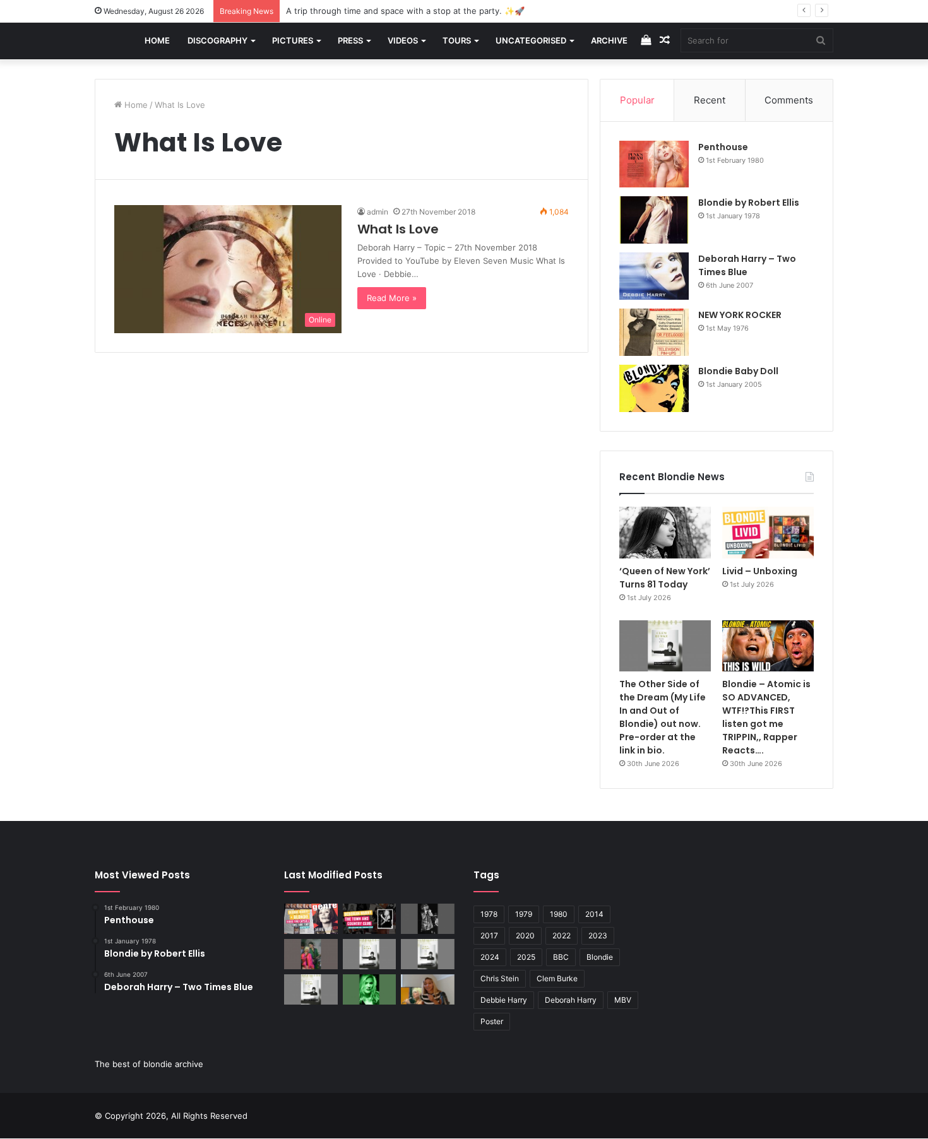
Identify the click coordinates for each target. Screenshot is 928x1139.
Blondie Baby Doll (738, 371)
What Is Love (398, 229)
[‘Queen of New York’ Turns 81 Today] (665, 532)
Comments (788, 100)
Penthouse (723, 147)
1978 (488, 914)
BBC (561, 957)
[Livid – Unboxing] (768, 532)
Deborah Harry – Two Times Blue (747, 265)
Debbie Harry (503, 1000)
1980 (559, 914)
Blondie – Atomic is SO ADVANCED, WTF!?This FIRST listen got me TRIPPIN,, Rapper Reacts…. (766, 717)
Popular (637, 100)
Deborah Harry (571, 1000)
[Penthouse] (654, 164)
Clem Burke (557, 978)
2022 (561, 935)
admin (377, 211)
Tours (457, 40)
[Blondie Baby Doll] (654, 388)
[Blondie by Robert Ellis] (654, 220)
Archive (609, 40)
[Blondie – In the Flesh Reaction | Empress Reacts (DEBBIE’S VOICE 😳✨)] (428, 989)
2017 (489, 935)
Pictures (292, 40)
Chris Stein (499, 978)
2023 (597, 935)
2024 (489, 957)
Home (157, 40)
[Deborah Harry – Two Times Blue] (654, 276)
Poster (491, 1021)
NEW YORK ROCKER (740, 315)
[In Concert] (369, 919)
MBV (622, 1000)
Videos (403, 40)
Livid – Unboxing (759, 571)
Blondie (599, 957)
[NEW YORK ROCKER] (654, 332)
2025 (526, 957)
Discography (217, 40)
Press (350, 40)
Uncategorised (531, 40)
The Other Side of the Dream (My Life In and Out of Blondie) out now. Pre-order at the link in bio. (662, 717)
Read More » (392, 298)
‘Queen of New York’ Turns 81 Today (664, 578)
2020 (525, 935)
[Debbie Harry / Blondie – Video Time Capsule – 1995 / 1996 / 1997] (311, 919)
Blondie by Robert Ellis (748, 202)
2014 (594, 914)
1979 (523, 914)
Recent (709, 100)
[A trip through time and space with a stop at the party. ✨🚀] (428, 919)
